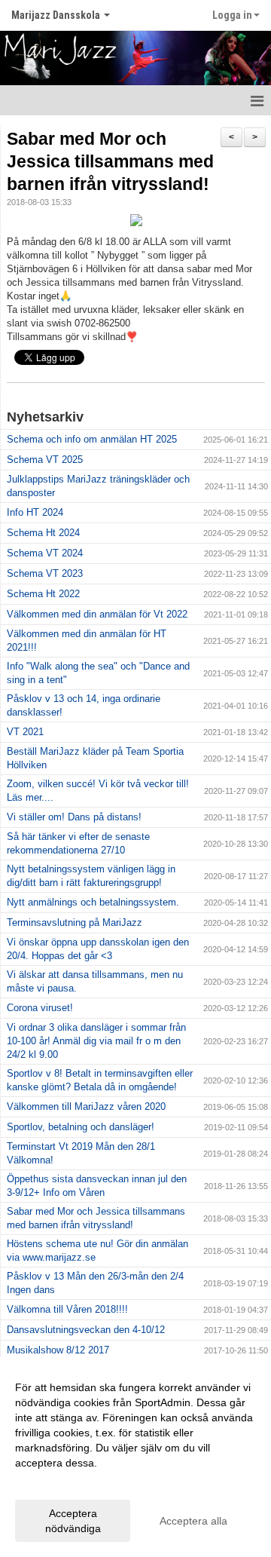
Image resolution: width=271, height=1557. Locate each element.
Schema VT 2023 (45, 573)
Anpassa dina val (55, 1482)
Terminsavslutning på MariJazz (74, 922)
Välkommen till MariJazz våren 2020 (86, 1106)
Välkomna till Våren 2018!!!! (67, 1309)
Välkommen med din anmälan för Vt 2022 (97, 614)
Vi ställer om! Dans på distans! (74, 817)
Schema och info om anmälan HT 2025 (92, 439)
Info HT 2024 (35, 512)
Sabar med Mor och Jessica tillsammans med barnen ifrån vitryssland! (110, 161)
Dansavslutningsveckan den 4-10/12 (86, 1329)
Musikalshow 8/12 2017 (58, 1350)
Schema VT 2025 (45, 459)
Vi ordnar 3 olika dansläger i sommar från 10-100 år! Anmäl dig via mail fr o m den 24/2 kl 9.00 (96, 1041)
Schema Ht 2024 (43, 532)
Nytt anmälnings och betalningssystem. (93, 902)
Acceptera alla (193, 1521)
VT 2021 (25, 731)
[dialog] (135, 1457)
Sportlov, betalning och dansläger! (80, 1127)
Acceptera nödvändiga (73, 1520)
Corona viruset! (40, 1007)
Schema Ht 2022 (43, 593)
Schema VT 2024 (45, 553)
